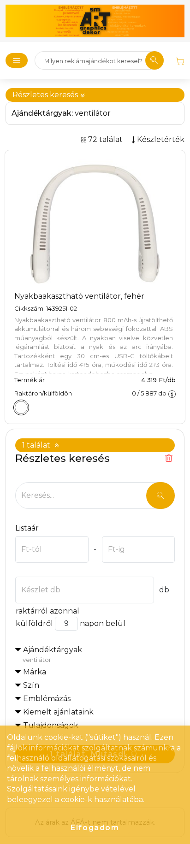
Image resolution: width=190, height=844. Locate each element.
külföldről (34, 623)
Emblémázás (47, 698)
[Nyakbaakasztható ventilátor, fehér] (21, 407)
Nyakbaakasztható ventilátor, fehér (79, 296)
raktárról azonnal (47, 611)
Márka (34, 671)
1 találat (37, 445)
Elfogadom (95, 827)
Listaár (27, 528)
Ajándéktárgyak (52, 654)
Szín (31, 685)
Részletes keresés (46, 94)
